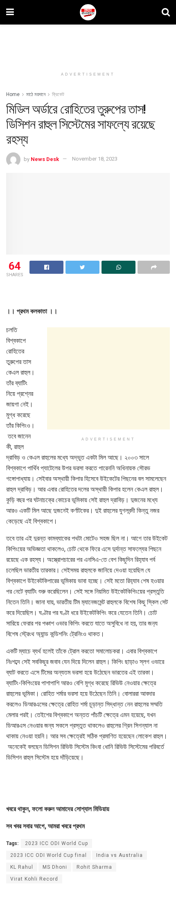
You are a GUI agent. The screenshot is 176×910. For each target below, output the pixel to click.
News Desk (45, 159)
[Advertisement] (88, 43)
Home (13, 94)
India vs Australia (119, 855)
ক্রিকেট (58, 94)
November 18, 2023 (94, 159)
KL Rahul (21, 867)
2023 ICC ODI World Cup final (48, 855)
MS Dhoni (55, 867)
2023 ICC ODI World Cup (56, 843)
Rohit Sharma (94, 867)
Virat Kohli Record (34, 879)
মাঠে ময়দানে (35, 94)
